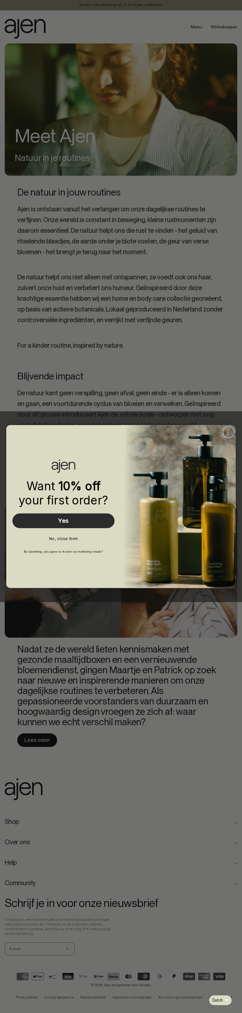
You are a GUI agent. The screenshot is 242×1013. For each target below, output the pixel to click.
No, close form (63, 538)
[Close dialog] (228, 432)
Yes (63, 520)
